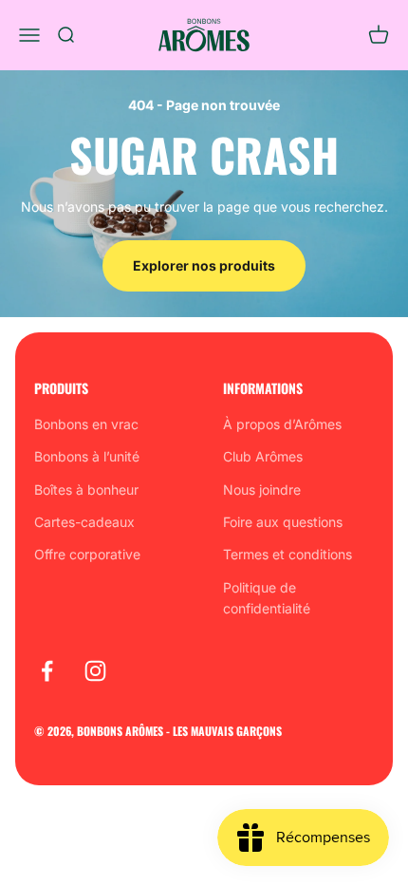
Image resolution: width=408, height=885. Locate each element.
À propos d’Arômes (282, 424)
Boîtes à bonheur (86, 489)
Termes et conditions (287, 554)
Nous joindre (262, 489)
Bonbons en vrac (86, 424)
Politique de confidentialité (266, 597)
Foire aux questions (283, 522)
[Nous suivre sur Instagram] (95, 671)
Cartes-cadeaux (84, 522)
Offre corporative (87, 554)
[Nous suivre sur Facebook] (47, 671)
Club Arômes (263, 456)
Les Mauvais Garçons (227, 731)
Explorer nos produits (204, 265)
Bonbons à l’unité (86, 456)
